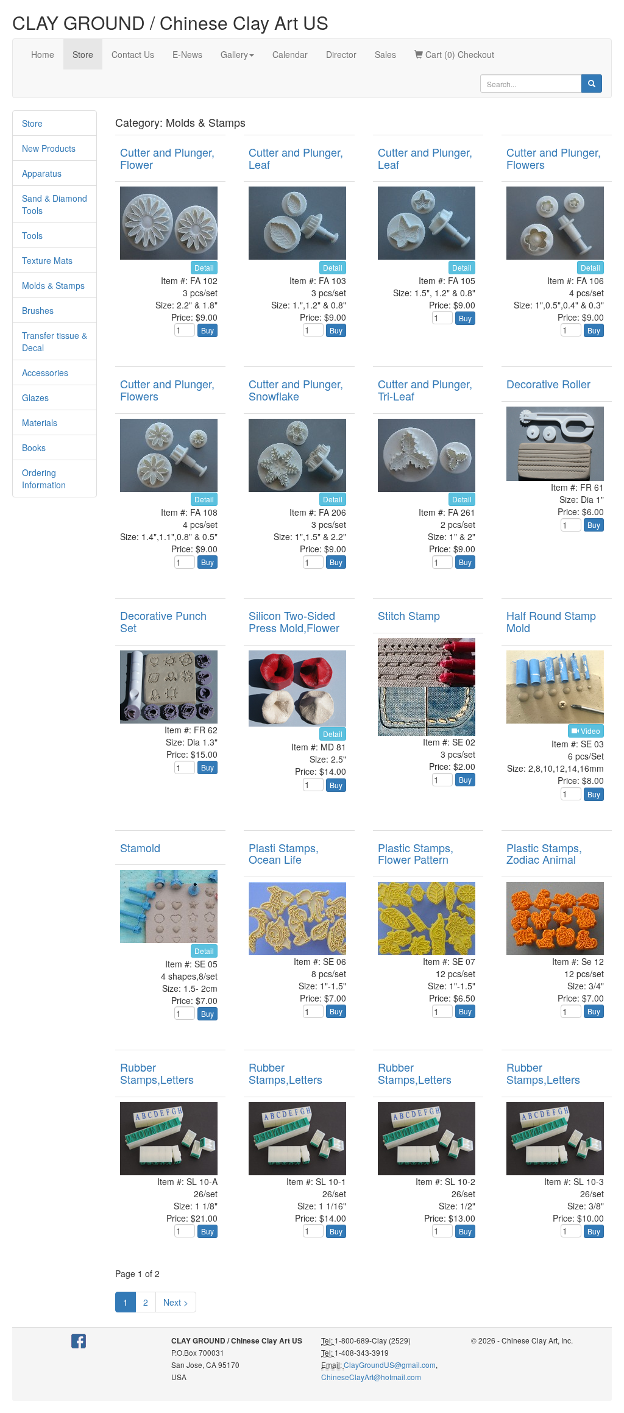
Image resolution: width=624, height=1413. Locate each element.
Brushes (38, 310)
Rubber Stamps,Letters (157, 1073)
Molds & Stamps (53, 285)
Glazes (35, 397)
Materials (39, 422)
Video (589, 730)
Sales (385, 54)
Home (42, 54)
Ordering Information (44, 478)
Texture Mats (47, 260)
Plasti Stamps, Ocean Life (284, 853)
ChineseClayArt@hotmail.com (371, 1377)
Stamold (140, 847)
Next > (175, 1302)
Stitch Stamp (409, 615)
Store (83, 54)
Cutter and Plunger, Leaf (296, 158)
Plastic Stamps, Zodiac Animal (544, 853)
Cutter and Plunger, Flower (167, 158)
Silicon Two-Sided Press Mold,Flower (294, 621)
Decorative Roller (548, 383)
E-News (187, 54)
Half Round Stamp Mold (551, 621)
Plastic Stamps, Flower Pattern (415, 853)
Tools (32, 235)
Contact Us (133, 54)
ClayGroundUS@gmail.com (390, 1364)
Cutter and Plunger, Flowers (553, 158)
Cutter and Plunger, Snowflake (296, 389)
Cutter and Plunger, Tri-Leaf (425, 389)
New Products (49, 148)
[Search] (591, 83)
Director (341, 54)
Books (34, 447)
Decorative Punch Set (163, 621)
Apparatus (42, 173)
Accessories (45, 372)
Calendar (290, 54)
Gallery (234, 54)
